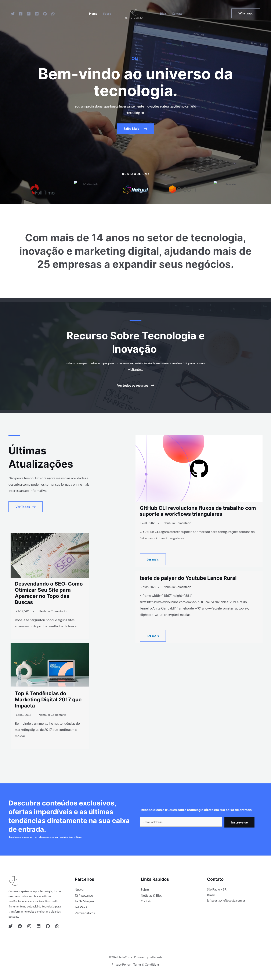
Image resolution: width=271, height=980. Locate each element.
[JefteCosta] (133, 13)
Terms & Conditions (146, 964)
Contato (177, 13)
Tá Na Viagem (84, 901)
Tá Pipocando (84, 895)
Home (93, 13)
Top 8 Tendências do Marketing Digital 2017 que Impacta (48, 699)
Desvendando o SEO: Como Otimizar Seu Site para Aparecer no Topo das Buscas (49, 593)
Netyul (79, 889)
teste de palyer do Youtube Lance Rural (188, 578)
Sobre (107, 13)
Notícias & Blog (151, 895)
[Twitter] (13, 14)
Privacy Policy (121, 964)
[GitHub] (45, 14)
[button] (245, 13)
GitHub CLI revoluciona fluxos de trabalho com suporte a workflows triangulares (198, 511)
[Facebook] (21, 14)
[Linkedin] (37, 14)
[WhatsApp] (53, 14)
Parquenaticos (85, 913)
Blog (163, 13)
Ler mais (153, 559)
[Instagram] (29, 14)
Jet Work (81, 907)
